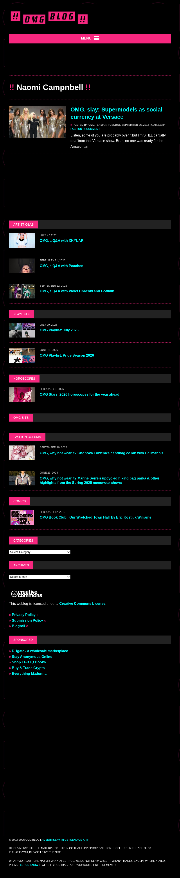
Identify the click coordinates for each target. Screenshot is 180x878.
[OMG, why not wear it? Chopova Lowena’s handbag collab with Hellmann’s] (22, 457)
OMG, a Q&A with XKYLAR (62, 240)
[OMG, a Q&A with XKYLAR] (22, 245)
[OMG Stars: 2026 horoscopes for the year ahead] (22, 399)
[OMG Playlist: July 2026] (22, 334)
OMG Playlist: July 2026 (59, 330)
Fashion (76, 129)
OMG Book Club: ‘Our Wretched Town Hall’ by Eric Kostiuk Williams (95, 517)
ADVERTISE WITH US (54, 839)
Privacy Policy (24, 615)
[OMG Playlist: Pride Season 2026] (22, 360)
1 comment (92, 129)
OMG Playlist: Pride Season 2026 (67, 355)
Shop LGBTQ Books (29, 662)
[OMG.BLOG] (49, 17)
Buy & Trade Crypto (28, 668)
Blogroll (18, 626)
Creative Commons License (82, 603)
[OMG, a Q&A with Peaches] (22, 270)
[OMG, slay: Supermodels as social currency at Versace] (37, 135)
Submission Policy (27, 620)
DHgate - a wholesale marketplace (40, 651)
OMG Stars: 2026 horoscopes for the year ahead (79, 394)
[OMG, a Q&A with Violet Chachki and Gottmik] (22, 295)
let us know (29, 865)
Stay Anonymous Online (32, 657)
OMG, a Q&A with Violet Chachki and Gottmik (77, 291)
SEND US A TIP (79, 839)
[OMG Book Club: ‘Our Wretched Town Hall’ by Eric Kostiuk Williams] (22, 522)
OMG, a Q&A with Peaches (61, 266)
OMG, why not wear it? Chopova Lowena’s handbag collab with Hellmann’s (102, 453)
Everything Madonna (29, 673)
